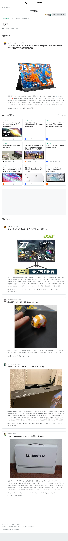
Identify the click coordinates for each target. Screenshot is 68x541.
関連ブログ (25, 18)
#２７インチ (29, 289)
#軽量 (14, 108)
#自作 (9, 289)
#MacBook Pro (12, 493)
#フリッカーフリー (51, 423)
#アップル (53, 493)
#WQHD (36, 289)
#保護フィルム (12, 356)
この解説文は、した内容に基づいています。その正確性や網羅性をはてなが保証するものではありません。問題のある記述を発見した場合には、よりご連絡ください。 (10, 29)
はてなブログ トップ (9, 7)
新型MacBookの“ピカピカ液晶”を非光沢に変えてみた (12, 146)
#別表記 (10, 108)
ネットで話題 (16, 18)
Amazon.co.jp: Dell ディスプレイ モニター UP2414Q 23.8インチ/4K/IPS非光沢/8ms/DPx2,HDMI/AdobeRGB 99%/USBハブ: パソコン (12, 124)
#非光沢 (19, 108)
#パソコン (15, 289)
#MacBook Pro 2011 (38, 493)
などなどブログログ (12, 299)
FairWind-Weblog (12, 364)
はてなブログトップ (29, 526)
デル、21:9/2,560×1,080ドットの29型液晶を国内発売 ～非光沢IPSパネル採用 (34, 124)
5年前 (18, 364)
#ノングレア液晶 (12, 495)
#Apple (47, 493)
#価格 (16, 291)
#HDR (37, 423)
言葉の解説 (6, 18)
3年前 (19, 299)
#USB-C (60, 423)
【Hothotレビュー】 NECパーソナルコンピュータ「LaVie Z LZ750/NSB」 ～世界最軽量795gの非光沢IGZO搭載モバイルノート (55, 124)
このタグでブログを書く (59, 14)
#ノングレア (25, 356)
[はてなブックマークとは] (13, 115)
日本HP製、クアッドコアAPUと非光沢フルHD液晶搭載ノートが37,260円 (33, 169)
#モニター (21, 289)
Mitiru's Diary (11, 226)
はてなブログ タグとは (7, 526)
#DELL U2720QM (13, 423)
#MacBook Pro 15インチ (24, 493)
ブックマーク (7, 120)
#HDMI (14, 425)
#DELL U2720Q (23, 423)
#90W (9, 425)
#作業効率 (30, 108)
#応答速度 (10, 291)
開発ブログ (21, 526)
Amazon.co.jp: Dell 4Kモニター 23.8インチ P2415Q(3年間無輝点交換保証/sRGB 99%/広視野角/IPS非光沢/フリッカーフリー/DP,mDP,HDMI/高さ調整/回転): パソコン (34, 147)
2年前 (16, 226)
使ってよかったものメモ (13, 43)
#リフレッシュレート (55, 289)
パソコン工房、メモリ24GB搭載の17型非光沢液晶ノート (55, 146)
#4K (30, 423)
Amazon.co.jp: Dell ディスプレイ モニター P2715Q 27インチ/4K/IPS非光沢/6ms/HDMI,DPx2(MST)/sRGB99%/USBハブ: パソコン (55, 169)
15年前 (14, 433)
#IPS (40, 289)
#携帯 (24, 108)
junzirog (10, 433)
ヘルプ (15, 526)
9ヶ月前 (22, 43)
